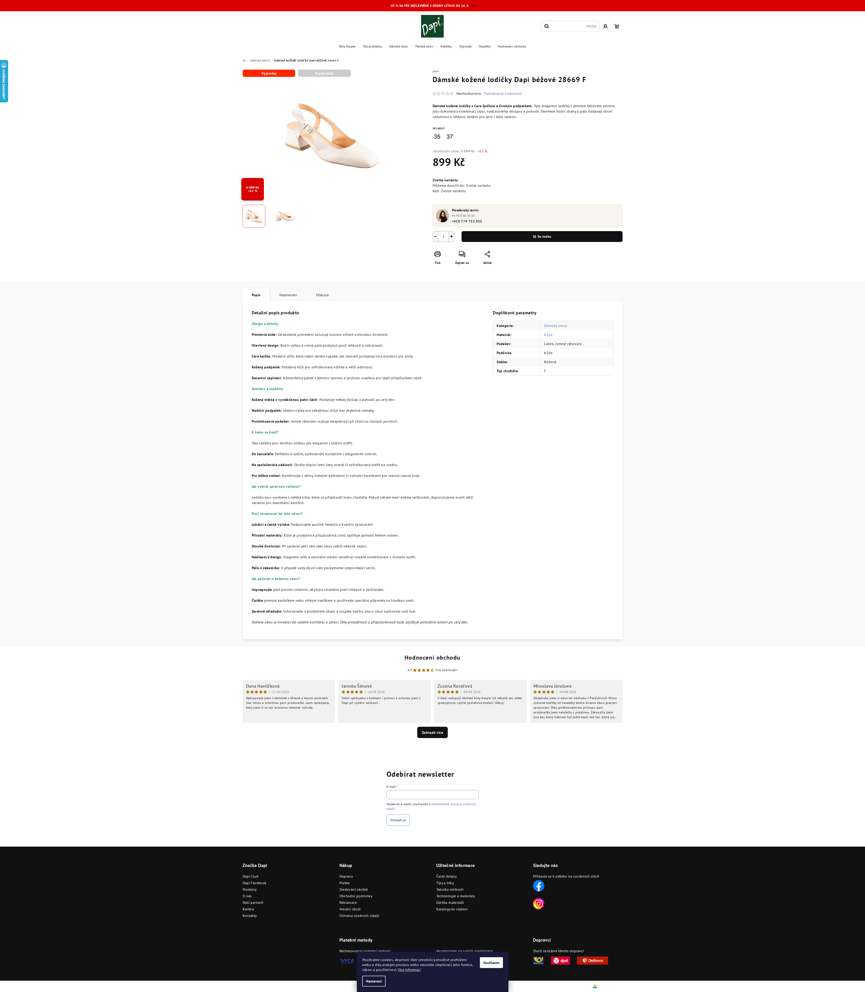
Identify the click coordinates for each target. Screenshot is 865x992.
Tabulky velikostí (450, 889)
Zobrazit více (432, 732)
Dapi (436, 71)
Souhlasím (491, 962)
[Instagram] (538, 903)
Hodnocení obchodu (432, 657)
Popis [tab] (256, 295)
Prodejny (250, 889)
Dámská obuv (555, 325)
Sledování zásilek (353, 889)
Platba (344, 883)
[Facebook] (538, 885)
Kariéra (248, 909)
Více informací (409, 969)
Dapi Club (251, 876)
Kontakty (250, 915)
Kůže (548, 334)
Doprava (346, 876)
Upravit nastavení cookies (336, 986)
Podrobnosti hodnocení (503, 93)
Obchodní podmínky (355, 896)
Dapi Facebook (255, 883)
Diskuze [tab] (322, 295)
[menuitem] (347, 46)
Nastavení (374, 981)
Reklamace (348, 902)
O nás (247, 896)
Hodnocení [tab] (288, 295)
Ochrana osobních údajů (359, 915)
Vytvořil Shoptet (610, 986)
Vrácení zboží (350, 909)
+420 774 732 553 (467, 221)
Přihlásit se (398, 820)
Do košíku (544, 236)
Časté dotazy (446, 876)
